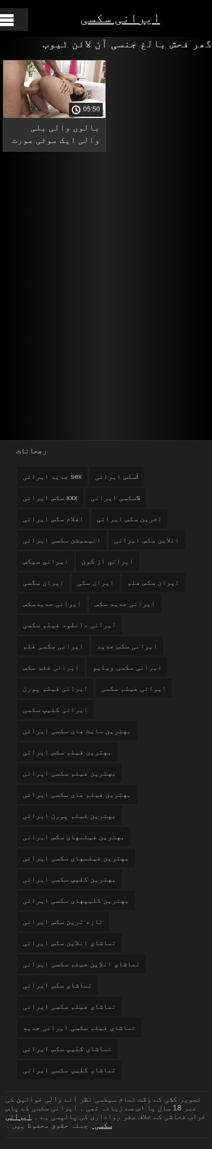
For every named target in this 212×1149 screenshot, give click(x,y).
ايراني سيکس (45, 561)
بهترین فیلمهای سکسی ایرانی (76, 858)
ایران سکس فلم (153, 582)
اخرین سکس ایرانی (129, 519)
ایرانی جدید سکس (125, 604)
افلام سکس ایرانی (53, 519)
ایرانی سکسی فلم (53, 646)
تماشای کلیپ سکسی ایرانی (69, 1070)
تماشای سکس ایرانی (57, 985)
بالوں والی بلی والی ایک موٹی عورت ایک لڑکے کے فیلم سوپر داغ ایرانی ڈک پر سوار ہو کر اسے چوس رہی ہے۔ (56, 135)
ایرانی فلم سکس (51, 667)
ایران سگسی (43, 582)
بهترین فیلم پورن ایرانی (69, 815)
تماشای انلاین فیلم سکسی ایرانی (81, 964)
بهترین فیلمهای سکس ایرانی (74, 837)
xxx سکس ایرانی (50, 498)
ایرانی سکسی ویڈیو (127, 667)
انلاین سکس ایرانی (146, 540)
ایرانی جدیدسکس (52, 604)
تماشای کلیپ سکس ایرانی (67, 1049)
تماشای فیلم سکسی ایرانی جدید (79, 1027)
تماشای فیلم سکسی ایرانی (69, 1006)
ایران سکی (95, 582)
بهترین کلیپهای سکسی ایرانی (76, 900)
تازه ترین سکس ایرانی (63, 921)
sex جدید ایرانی (52, 476)
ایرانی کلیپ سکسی (55, 709)
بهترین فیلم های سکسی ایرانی (77, 794)
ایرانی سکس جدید (127, 646)
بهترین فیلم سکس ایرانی (67, 752)
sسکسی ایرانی (115, 498)
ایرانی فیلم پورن (55, 688)
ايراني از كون (108, 561)
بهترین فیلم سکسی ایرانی (69, 773)
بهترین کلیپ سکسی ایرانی (69, 879)
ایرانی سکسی (120, 17)
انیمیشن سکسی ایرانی (62, 540)
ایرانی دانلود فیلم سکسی (69, 625)
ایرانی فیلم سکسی (133, 688)
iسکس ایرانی (116, 476)
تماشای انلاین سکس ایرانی (69, 943)
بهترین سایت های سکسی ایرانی (77, 731)
